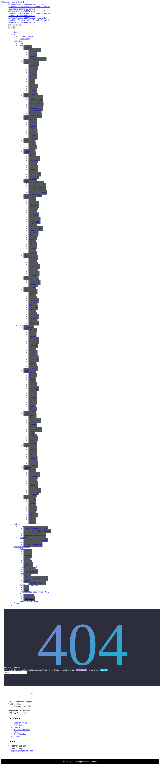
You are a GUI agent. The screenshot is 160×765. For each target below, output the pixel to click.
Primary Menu (15, 25)
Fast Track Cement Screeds (30, 585)
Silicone (28, 580)
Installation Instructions (29, 601)
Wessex (33, 179)
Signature (33, 276)
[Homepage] (31, 15)
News (16, 732)
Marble (27, 140)
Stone (27, 197)
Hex (26, 118)
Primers (23, 594)
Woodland (34, 323)
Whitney (33, 368)
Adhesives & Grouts (22, 729)
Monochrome (35, 429)
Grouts (27, 576)
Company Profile (20, 723)
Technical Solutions (37, 59)
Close (12, 27)
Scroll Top (22, 2)
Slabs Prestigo (35, 194)
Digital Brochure (20, 734)
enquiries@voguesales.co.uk (22, 750)
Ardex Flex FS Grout (38, 578)
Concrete (28, 61)
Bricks (27, 371)
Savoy (32, 522)
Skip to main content (9, 2)
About (16, 34)
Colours (28, 48)
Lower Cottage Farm (33, 544)
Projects (17, 524)
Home (16, 32)
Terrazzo (28, 278)
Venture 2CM (35, 115)
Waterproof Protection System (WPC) (35, 592)
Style (27, 255)
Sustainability (25, 39)
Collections (18, 41)
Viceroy (33, 443)
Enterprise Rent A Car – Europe (37, 531)
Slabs (27, 181)
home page (81, 670)
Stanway (33, 138)
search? (104, 670)
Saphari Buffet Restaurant (35, 535)
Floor (22, 45)
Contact (17, 603)
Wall (21, 325)
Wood (27, 289)
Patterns (28, 152)
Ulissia (32, 411)
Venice (32, 287)
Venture (33, 253)
